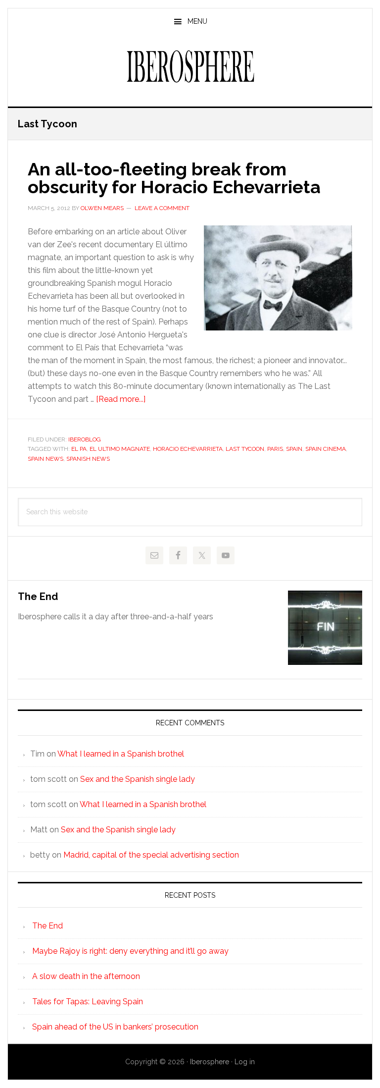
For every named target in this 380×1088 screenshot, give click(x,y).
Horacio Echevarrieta (188, 448)
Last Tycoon (245, 448)
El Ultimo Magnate (120, 448)
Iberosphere (190, 66)
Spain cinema (325, 448)
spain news (45, 458)
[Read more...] (120, 399)
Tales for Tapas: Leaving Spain (87, 1001)
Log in (245, 1062)
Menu (197, 21)
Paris (275, 448)
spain (294, 448)
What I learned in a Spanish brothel (120, 754)
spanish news (88, 458)
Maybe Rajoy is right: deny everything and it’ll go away (130, 951)
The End (38, 596)
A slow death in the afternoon (86, 976)
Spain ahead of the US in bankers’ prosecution (115, 1027)
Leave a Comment (162, 208)
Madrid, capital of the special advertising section (151, 855)
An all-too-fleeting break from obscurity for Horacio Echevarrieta (174, 178)
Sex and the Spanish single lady (137, 779)
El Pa (79, 448)
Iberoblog (84, 439)
